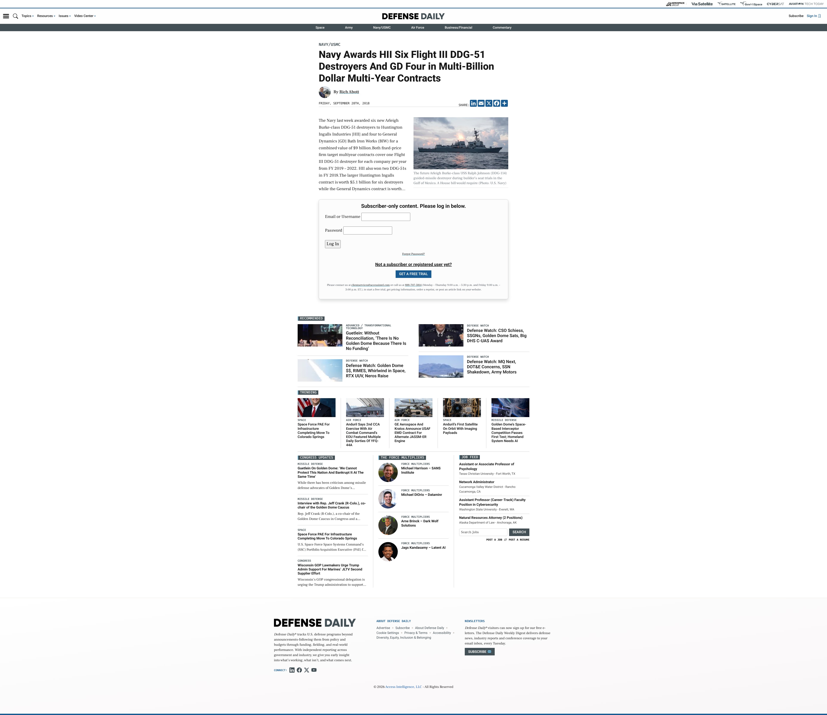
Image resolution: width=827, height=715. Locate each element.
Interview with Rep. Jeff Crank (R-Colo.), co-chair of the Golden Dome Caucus (332, 505)
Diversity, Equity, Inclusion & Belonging (403, 637)
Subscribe (796, 16)
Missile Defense (504, 420)
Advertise (383, 628)
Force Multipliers (415, 464)
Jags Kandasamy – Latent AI (423, 547)
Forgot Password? (413, 254)
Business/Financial (458, 27)
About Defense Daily (429, 628)
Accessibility (442, 633)
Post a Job (494, 539)
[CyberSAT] (775, 4)
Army (349, 27)
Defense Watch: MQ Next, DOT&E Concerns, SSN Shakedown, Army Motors (491, 366)
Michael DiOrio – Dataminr (421, 495)
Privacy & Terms (415, 633)
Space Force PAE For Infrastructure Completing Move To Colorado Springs (314, 430)
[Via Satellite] (702, 3)
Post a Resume (519, 539)
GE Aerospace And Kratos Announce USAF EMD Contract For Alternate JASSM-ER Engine (413, 432)
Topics (26, 16)
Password (333, 230)
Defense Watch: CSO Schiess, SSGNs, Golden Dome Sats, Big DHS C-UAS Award (497, 335)
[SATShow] (726, 4)
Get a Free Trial (413, 274)
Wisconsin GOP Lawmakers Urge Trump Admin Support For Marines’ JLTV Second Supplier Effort (330, 569)
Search (519, 532)
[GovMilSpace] (751, 4)
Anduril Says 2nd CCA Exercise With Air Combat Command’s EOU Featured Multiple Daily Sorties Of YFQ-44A (363, 434)
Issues (63, 16)
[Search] (15, 16)
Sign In (812, 16)
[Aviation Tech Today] (806, 4)
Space (320, 27)
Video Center (83, 16)
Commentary (502, 27)
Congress (304, 560)
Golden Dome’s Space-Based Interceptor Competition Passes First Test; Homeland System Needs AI (508, 432)
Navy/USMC (382, 27)
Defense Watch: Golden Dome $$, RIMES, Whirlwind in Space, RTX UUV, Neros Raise (376, 370)
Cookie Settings (387, 633)
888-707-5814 (413, 285)
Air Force (417, 27)
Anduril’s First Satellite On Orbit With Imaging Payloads (460, 428)
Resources (45, 16)
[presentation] (388, 472)
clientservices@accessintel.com (370, 285)
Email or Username (342, 216)
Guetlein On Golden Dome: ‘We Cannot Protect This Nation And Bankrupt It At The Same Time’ (331, 472)
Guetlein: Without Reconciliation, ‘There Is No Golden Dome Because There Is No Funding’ (376, 340)
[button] (6, 16)
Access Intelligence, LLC (403, 687)
